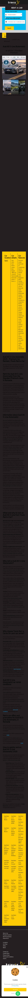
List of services (17, 669)
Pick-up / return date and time (12, 18)
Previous (2, 87)
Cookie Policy (6, 953)
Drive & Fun (6, 938)
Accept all (15, 990)
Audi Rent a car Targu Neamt (20, 904)
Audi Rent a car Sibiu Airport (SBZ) (13, 888)
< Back (5, 35)
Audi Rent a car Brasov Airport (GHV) (13, 831)
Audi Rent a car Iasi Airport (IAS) (13, 869)
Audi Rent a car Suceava (20, 888)
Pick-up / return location (11, 11)
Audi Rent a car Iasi (6, 867)
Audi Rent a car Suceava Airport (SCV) (20, 895)
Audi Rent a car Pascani (20, 868)
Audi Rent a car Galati (20, 862)
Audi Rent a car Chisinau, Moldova (20, 847)
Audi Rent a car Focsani (13, 862)
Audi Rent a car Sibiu (6, 887)
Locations (5, 942)
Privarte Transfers (7, 935)
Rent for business (7, 937)
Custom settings (15, 993)
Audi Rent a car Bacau (6, 818)
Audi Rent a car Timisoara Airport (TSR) (6, 918)
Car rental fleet (7, 39)
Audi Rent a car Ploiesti (13, 882)
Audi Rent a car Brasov (6, 830)
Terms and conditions (8, 957)
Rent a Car (5, 933)
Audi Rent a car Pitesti (6, 882)
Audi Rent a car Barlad (20, 818)
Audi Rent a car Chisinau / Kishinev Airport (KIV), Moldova (13, 850)
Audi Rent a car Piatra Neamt (20, 875)
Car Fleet (5, 944)
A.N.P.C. (5, 959)
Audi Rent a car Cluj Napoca (6, 862)
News (4, 948)
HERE (8, 735)
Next (25, 87)
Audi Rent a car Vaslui (13, 917)
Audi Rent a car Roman (20, 882)
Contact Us (5, 952)
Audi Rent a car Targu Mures (6, 904)
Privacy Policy (6, 955)
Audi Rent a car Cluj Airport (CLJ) (20, 855)
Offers (4, 946)
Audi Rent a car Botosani (20, 824)
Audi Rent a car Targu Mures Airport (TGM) (13, 906)
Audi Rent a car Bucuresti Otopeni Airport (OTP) (6, 849)
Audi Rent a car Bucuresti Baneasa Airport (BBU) (20, 838)
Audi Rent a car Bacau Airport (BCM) (13, 819)
